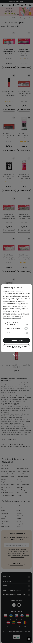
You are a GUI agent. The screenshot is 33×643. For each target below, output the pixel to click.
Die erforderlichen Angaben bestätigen (16, 347)
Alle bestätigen (17, 340)
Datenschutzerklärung (9, 313)
